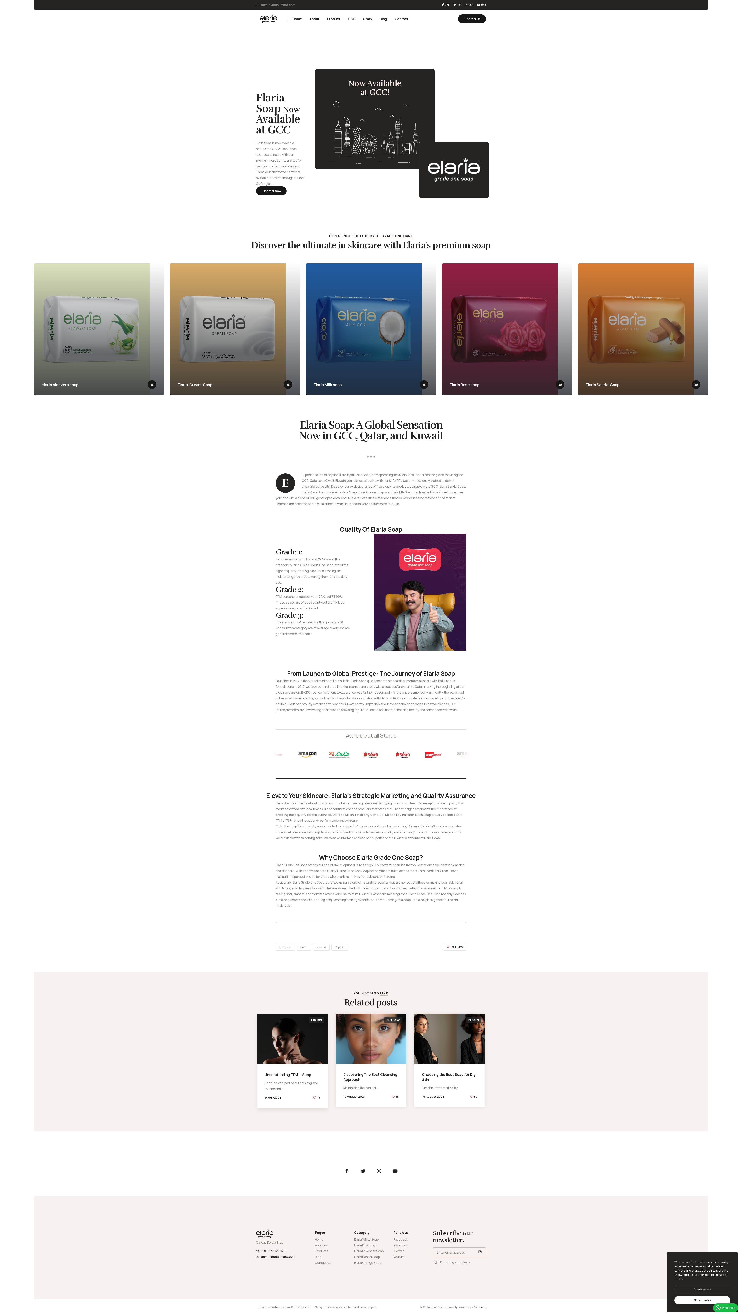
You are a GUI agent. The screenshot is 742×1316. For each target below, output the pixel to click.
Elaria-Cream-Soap (195, 384)
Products (321, 1251)
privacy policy (333, 1307)
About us (321, 1245)
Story (367, 19)
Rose (303, 947)
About (314, 19)
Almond (321, 947)
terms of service (358, 1307)
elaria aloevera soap (60, 384)
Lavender (285, 947)
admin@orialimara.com (278, 5)
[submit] (479, 1252)
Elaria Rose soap (464, 384)
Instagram (401, 1245)
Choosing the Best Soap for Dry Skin (449, 1077)
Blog (383, 19)
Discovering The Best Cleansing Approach (370, 1077)
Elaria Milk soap (328, 384)
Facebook (401, 1239)
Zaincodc (480, 1307)
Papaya (339, 947)
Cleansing (393, 1020)
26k (447, 4)
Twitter (399, 1251)
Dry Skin (473, 1020)
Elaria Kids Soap (365, 1245)
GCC (352, 19)
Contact (401, 19)
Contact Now (272, 191)
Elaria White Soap (366, 1239)
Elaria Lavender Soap (369, 1251)
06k (470, 4)
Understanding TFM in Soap (288, 1074)
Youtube (400, 1257)
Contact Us (473, 19)
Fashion (316, 1020)
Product (333, 19)
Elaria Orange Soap (367, 1263)
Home (297, 19)
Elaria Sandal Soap (602, 384)
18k (459, 4)
